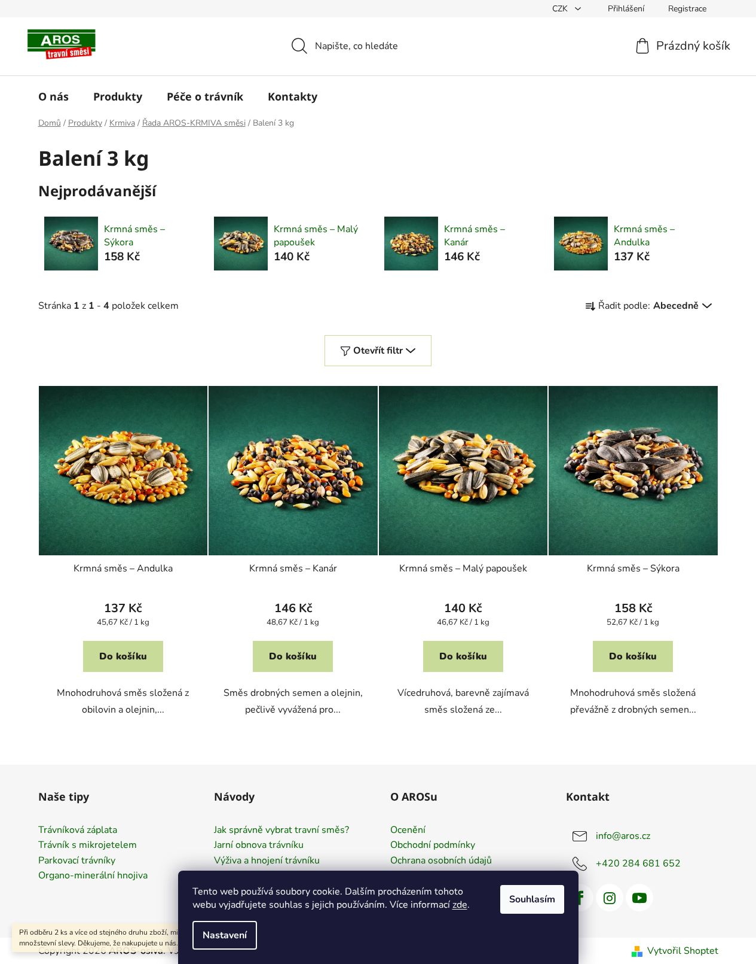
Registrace (687, 8)
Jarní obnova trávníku (259, 845)
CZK (561, 8)
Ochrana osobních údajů (441, 861)
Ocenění (408, 830)
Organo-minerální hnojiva (93, 876)
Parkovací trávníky (76, 861)
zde (459, 904)
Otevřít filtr (378, 350)
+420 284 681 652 (638, 862)
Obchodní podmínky (432, 845)
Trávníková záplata (77, 830)
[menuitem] (53, 96)
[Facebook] (579, 897)
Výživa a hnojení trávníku (267, 861)
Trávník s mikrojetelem (87, 845)
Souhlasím (532, 899)
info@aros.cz (623, 835)
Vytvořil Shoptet (682, 950)
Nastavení (225, 935)
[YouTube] (639, 897)
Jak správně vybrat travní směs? (281, 830)
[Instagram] (609, 897)
